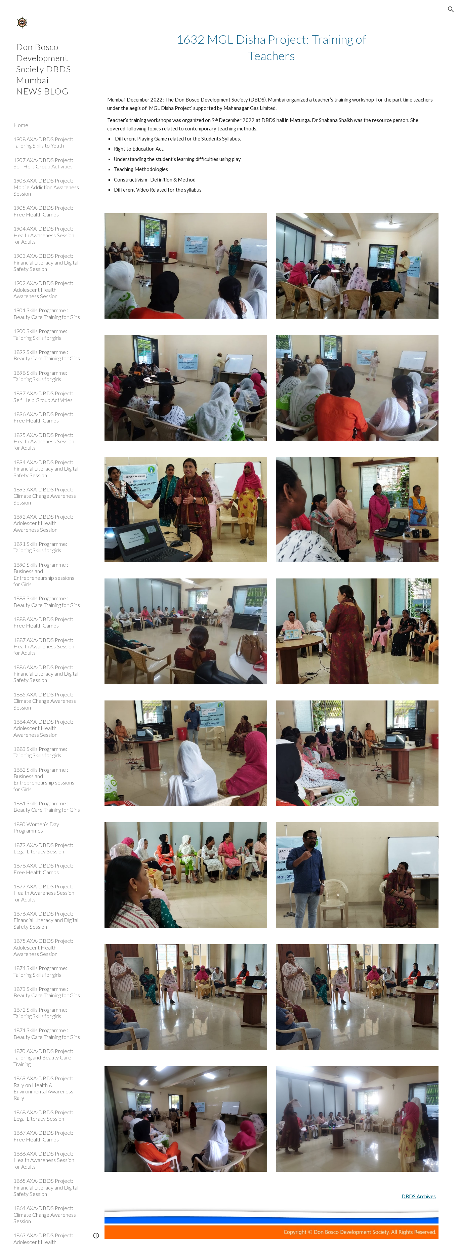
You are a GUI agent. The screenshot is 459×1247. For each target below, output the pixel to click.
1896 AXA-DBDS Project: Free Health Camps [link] (43, 417)
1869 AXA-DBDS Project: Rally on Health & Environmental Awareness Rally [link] (43, 1088)
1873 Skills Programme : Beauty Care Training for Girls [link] (46, 991)
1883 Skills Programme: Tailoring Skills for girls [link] (40, 752)
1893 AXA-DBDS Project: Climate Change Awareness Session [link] (44, 496)
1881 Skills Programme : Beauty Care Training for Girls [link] (46, 806)
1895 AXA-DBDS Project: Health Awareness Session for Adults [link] (43, 441)
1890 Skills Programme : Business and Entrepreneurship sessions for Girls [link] (43, 574)
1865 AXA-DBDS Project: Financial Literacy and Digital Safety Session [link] (45, 1187)
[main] (272, 47)
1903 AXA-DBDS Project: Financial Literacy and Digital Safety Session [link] (45, 262)
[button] (451, 9)
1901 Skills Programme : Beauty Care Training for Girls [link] (46, 313)
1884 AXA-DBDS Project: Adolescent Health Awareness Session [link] (43, 728)
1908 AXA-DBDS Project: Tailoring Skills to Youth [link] (43, 142)
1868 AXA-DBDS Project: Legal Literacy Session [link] (43, 1115)
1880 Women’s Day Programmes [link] (36, 827)
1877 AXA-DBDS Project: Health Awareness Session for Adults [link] (43, 892)
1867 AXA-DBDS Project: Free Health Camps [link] (43, 1135)
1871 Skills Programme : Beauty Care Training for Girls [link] (46, 1033)
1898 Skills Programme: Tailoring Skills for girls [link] (40, 375)
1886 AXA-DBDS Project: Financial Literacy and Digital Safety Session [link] (45, 673)
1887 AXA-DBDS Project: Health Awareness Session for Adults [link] (43, 646)
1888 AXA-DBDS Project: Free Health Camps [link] (43, 622)
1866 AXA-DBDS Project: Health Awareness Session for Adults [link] (43, 1160)
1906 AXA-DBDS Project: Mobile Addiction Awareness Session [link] (46, 187)
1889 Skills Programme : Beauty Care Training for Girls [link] (46, 601)
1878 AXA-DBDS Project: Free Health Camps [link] (43, 868)
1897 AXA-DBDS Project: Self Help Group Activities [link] (43, 396)
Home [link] (20, 125)
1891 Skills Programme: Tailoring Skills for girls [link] (40, 546)
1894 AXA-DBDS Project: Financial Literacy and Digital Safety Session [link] (45, 468)
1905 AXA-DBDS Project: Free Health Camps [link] (43, 210)
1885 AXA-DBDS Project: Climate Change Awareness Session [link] (44, 701)
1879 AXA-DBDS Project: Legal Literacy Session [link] (43, 848)
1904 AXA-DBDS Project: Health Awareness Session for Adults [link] (43, 235)
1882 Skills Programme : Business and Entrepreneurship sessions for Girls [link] (43, 779)
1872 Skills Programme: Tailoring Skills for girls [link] (40, 1012)
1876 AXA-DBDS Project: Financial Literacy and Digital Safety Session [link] (45, 920)
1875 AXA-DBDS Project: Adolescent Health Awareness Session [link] (43, 947)
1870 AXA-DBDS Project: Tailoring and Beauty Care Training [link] (43, 1057)
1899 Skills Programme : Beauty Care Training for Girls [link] (46, 355)
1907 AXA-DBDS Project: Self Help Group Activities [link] (43, 163)
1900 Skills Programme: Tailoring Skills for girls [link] (40, 334)
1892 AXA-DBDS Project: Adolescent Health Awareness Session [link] (43, 523)
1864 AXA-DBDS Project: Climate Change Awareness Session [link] (44, 1214)
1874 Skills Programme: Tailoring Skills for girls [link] (40, 971)
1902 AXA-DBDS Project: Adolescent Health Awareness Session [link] (43, 289)
